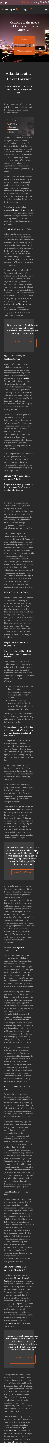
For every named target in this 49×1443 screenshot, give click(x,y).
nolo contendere (13, 809)
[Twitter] (6, 3)
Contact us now (22, 1357)
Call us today (22, 872)
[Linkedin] (1, 3)
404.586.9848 (41, 2)
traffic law (19, 304)
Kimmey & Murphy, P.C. (23, 210)
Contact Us (24, 40)
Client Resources (24, 51)
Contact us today (22, 341)
